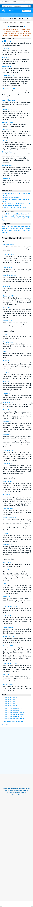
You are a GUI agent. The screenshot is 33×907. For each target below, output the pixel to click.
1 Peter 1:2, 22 (8, 545)
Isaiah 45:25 (7, 562)
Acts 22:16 (5, 57)
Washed (4, 220)
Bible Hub (5, 725)
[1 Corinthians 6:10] (2, 407)
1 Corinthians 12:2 (8, 100)
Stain (29, 218)
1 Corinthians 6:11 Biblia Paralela (13, 712)
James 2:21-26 (8, 684)
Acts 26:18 (6, 495)
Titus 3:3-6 (6, 307)
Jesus (7, 216)
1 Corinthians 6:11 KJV (9, 705)
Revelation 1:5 (8, 450)
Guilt (29, 214)
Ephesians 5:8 (8, 286)
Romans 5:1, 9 (8, 627)
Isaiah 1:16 (6, 351)
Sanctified (17, 218)
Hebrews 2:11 (7, 533)
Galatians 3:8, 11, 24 (10, 663)
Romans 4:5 (7, 615)
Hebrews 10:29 (7, 165)
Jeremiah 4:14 (8, 361)
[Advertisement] (16, 739)
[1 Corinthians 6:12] (31, 407)
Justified (12, 216)
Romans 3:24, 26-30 (10, 606)
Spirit (24, 218)
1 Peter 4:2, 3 (7, 321)
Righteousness (7, 218)
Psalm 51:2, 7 (7, 334)
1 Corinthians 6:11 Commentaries (13, 722)
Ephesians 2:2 (7, 109)
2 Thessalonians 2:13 (10, 518)
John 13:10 (6, 382)
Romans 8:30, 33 (9, 636)
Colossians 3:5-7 (8, 296)
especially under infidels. (11, 197)
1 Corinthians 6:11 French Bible (12, 716)
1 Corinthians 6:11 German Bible (13, 718)
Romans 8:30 (6, 66)
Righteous (27, 216)
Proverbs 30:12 (8, 342)
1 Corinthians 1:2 (8, 76)
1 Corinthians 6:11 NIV (9, 697)
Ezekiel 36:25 (7, 372)
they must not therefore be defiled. (15, 207)
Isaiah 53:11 (7, 570)
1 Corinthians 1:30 (8, 89)
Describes (20, 214)
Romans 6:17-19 (8, 254)
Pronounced (20, 216)
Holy (3, 216)
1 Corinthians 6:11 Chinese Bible (13, 714)
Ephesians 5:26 (7, 122)
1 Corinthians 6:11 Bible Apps (12, 708)
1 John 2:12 (6, 178)
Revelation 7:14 (8, 464)
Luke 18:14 (6, 583)
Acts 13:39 (6, 597)
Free (26, 214)
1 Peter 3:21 (7, 435)
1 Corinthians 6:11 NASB (10, 703)
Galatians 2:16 (8, 646)
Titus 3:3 (5, 141)
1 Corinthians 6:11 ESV (9, 701)
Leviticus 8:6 (6, 41)
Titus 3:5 (6, 410)
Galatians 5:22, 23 (9, 508)
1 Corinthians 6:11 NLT (9, 699)
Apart (3, 214)
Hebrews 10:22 (7, 152)
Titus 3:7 (6, 675)
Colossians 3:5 (7, 129)
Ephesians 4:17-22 (9, 275)
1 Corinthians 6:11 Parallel (10, 710)
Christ (8, 214)
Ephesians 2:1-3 (8, 268)
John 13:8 (5, 48)
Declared (13, 214)
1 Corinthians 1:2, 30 (10, 481)
